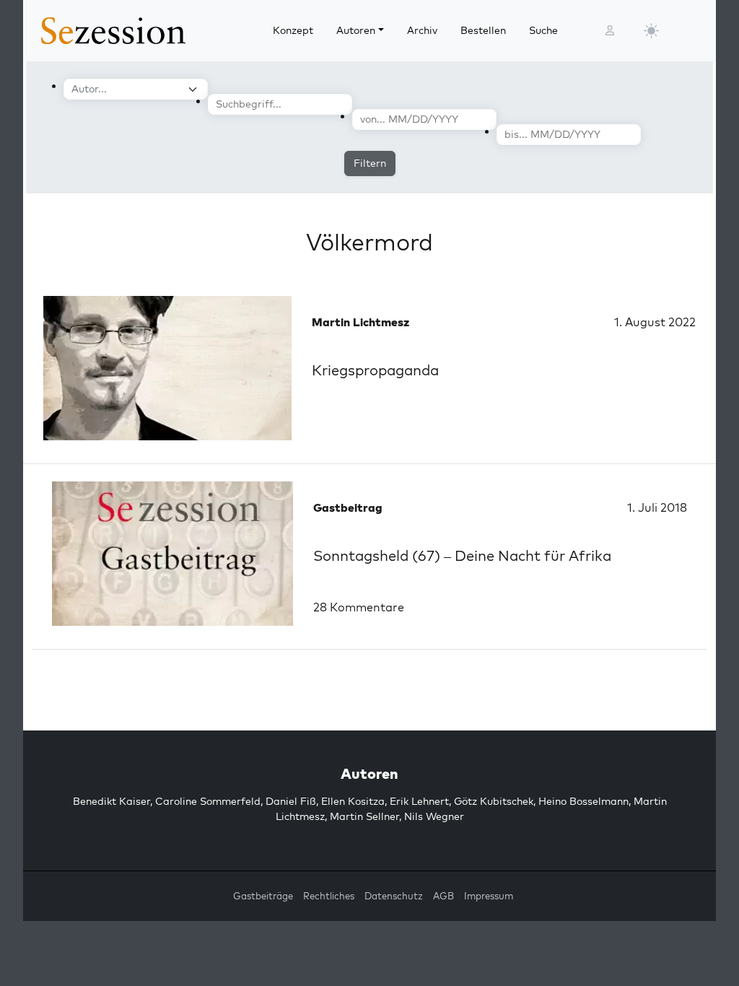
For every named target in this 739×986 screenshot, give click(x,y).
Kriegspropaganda (375, 370)
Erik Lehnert (419, 801)
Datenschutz (393, 896)
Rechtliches (328, 896)
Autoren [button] (355, 30)
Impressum (488, 896)
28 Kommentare (358, 607)
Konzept (293, 30)
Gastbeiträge (263, 896)
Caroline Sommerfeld (208, 801)
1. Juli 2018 (657, 507)
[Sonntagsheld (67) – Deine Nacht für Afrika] (172, 553)
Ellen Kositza (353, 801)
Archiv (422, 30)
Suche (543, 30)
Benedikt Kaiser (111, 801)
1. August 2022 (655, 322)
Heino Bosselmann (583, 801)
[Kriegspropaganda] (167, 368)
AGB (443, 896)
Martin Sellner (364, 816)
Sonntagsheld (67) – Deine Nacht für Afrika (462, 555)
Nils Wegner (434, 816)
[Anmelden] (609, 30)
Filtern (370, 163)
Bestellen (483, 30)
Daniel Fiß (291, 801)
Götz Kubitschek (493, 801)
